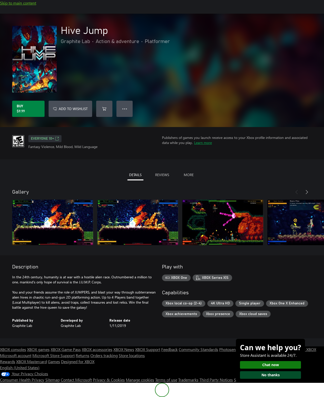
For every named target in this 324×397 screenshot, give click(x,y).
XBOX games (38, 349)
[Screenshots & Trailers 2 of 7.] (137, 222)
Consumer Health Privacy (22, 379)
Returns (82, 355)
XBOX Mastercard (31, 361)
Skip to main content (18, 3)
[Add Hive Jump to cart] (104, 109)
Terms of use (166, 379)
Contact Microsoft (76, 379)
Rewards (7, 361)
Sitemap (52, 379)
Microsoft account (15, 355)
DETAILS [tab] (135, 174)
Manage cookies (140, 379)
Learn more (203, 142)
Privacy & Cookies (109, 379)
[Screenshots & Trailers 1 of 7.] (52, 222)
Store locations (132, 355)
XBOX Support (147, 349)
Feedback (169, 349)
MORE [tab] (189, 174)
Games (54, 361)
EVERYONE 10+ (42, 138)
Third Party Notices (216, 379)
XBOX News (123, 349)
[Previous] (297, 192)
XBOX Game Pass (66, 349)
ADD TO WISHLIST (73, 108)
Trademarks (188, 379)
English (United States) (19, 367)
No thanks (270, 374)
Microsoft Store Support (53, 355)
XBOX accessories (97, 349)
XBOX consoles (13, 349)
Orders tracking (104, 355)
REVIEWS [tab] (162, 174)
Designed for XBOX (77, 361)
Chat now (270, 364)
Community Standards (198, 349)
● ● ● (124, 108)
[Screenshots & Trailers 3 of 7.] (222, 222)
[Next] (307, 192)
